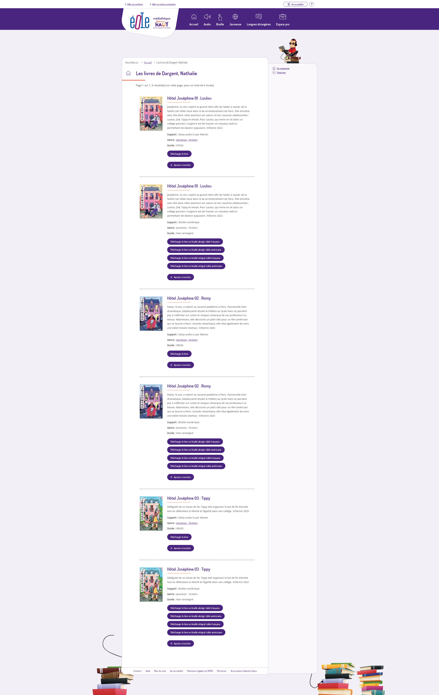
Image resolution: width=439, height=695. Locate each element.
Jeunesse (235, 24)
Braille (220, 24)
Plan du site (160, 671)
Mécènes (222, 671)
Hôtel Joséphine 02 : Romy (189, 298)
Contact (137, 671)
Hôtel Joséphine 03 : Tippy (188, 498)
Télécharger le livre (179, 153)
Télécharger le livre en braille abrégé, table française (195, 241)
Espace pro (282, 24)
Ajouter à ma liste (182, 164)
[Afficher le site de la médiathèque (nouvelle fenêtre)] (161, 27)
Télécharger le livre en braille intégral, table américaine (196, 265)
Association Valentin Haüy (244, 671)
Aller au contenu (135, 4)
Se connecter (283, 68)
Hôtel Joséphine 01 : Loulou (189, 98)
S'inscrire (281, 72)
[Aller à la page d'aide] (311, 3)
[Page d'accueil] (139, 28)
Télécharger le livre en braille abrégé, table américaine (195, 249)
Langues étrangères (259, 24)
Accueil (148, 62)
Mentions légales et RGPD (200, 671)
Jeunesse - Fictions (187, 140)
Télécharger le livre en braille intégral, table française (195, 257)
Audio (207, 24)
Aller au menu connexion (164, 4)
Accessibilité (176, 671)
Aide (148, 671)
